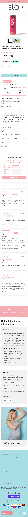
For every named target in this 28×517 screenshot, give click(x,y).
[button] (22, 6)
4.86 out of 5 (18, 161)
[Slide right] (25, 1)
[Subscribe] (26, 483)
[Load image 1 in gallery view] (10, 41)
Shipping (8, 58)
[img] (6, 192)
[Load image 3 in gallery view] (18, 41)
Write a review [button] (14, 177)
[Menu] (2, 6)
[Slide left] (2, 1)
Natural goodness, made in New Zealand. (14, 513)
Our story (7, 400)
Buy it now (14, 75)
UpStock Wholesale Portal (8, 461)
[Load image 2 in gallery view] (14, 41)
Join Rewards (4, 488)
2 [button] (13, 300)
